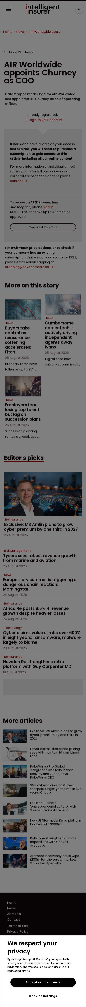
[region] (43, 971)
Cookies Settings (43, 996)
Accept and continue (43, 982)
